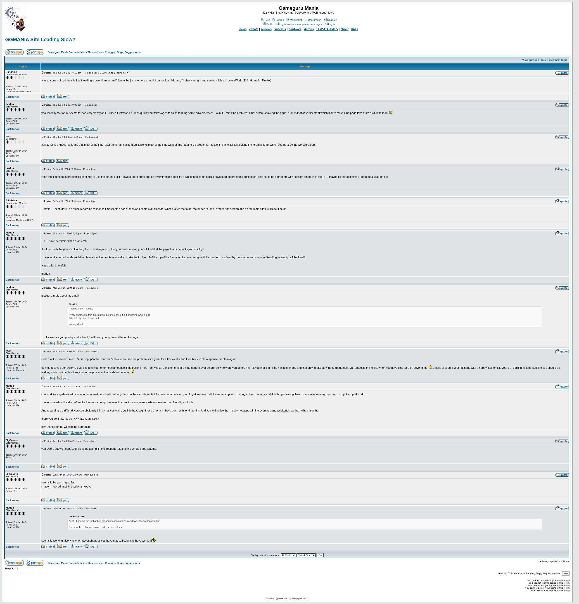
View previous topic (534, 60)
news (243, 29)
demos (309, 29)
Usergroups (314, 20)
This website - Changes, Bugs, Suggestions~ (114, 52)
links (354, 29)
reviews (266, 29)
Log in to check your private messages (300, 24)
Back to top (12, 96)
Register (332, 20)
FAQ (267, 20)
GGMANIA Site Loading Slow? (40, 39)
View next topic (558, 60)
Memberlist (296, 20)
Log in (331, 24)
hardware (295, 29)
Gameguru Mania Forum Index (66, 52)
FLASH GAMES (327, 29)
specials (280, 29)
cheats (253, 29)
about (345, 29)
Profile (269, 24)
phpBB (280, 598)
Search (280, 20)
